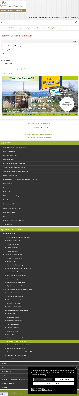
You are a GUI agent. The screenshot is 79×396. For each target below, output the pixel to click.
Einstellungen (48, 390)
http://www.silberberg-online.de (10, 74)
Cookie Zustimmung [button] (67, 372)
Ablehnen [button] (43, 379)
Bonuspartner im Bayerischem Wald (27, 28)
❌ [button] (76, 368)
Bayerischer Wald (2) (7, 28)
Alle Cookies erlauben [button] (53, 384)
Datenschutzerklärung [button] (38, 375)
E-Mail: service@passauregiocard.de (39, 137)
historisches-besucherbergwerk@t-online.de (14, 69)
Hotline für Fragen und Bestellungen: (39, 123)
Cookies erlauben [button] (64, 379)
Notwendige (37, 390)
